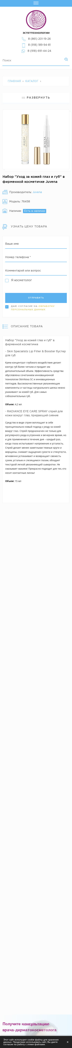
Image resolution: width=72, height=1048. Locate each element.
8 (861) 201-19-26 (39, 39)
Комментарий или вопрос (23, 270)
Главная (14, 81)
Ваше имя (12, 244)
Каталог (32, 81)
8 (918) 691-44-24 (39, 51)
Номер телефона (18, 257)
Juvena (37, 192)
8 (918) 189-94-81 (39, 45)
